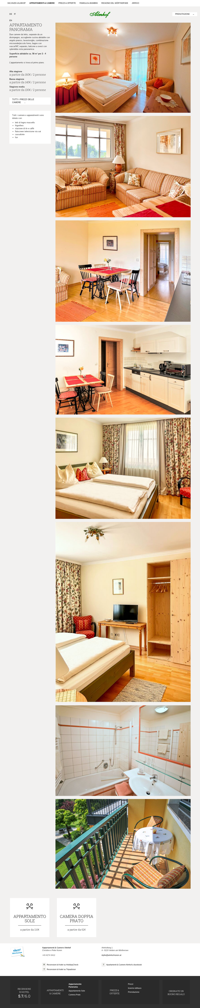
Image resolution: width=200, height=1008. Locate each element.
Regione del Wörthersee (114, 3)
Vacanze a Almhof (16, 3)
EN (10, 20)
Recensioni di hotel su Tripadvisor (61, 969)
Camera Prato (74, 995)
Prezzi (130, 984)
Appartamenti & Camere (42, 3)
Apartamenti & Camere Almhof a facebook (124, 965)
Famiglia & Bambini (89, 3)
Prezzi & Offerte (67, 3)
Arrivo (135, 3)
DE (10, 14)
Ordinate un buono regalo (176, 993)
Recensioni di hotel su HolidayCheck (62, 965)
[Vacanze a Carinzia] (17, 951)
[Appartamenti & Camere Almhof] (100, 14)
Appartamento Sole (77, 991)
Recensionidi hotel (24, 992)
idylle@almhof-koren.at (111, 955)
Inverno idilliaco (134, 988)
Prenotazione (182, 14)
